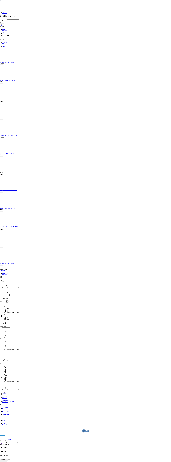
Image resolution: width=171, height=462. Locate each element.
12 (1, 271)
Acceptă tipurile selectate (4, 460)
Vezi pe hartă (4, 420)
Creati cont (3, 394)
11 (0, 271)
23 (11, 271)
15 (4, 271)
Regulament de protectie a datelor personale (8, 401)
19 (7, 271)
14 (3, 271)
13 (2, 271)
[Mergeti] (14, 16)
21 (9, 271)
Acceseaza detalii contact (5, 411)
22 (10, 271)
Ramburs (3, 424)
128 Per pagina (4, 48)
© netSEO (18, 428)
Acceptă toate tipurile (3, 461)
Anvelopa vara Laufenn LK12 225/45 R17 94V (7, 98)
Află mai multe (2, 443)
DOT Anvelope (4, 398)
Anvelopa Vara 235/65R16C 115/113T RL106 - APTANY (8, 190)
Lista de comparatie (5, 407)
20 (8, 271)
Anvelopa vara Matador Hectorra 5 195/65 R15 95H (7, 208)
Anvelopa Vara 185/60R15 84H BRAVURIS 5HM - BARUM (9, 226)
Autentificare (2, 17)
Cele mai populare (4, 42)
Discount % (3, 43)
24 (12, 271)
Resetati (1, 391)
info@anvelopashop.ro (5, 414)
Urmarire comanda (3, 16)
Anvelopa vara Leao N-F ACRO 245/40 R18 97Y (7, 62)
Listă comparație (4, 13)
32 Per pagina (4, 47)
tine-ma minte (3, 24)
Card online (3, 423)
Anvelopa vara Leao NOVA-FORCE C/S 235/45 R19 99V (8, 135)
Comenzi (3, 12)
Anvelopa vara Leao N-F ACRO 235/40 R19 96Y (7, 263)
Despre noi (3, 397)
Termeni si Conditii (5, 402)
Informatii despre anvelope (6, 399)
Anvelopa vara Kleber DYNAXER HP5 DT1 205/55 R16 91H (9, 80)
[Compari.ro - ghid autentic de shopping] (85, 432)
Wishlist (3, 406)
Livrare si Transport (5, 400)
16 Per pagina (4, 46)
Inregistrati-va (6, 17)
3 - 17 (1, 270)
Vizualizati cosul (2, 27)
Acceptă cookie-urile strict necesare (5, 459)
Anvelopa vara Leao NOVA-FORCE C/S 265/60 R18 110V (8, 153)
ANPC (3, 408)
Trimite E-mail (85, 8)
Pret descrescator (4, 41)
